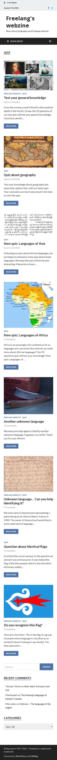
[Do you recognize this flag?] (28, 602)
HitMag (34, 756)
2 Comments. (10, 339)
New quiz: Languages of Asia (24, 243)
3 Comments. (10, 629)
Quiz (24, 94)
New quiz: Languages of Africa (26, 335)
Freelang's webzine (20, 22)
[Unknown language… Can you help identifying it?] (28, 475)
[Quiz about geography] (28, 153)
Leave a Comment (12, 102)
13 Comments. (10, 425)
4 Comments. (10, 551)
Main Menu (16, 41)
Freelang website (12, 94)
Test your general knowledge (25, 97)
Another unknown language (24, 421)
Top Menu (12, 3)
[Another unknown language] (28, 397)
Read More (11, 126)
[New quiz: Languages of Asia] (28, 226)
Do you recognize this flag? (23, 625)
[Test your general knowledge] (28, 77)
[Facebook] (48, 8)
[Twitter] (52, 8)
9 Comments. (10, 507)
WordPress (21, 756)
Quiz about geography (20, 175)
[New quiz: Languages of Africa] (28, 306)
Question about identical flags (25, 546)
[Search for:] (28, 666)
